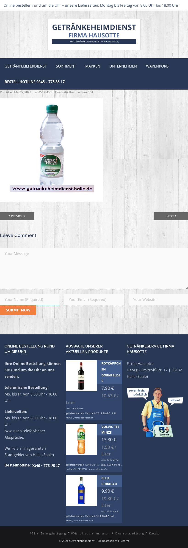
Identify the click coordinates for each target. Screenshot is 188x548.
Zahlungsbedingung (53, 533)
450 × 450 (45, 92)
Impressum (103, 533)
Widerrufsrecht (80, 533)
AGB (32, 533)
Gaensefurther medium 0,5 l (74, 92)
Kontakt (154, 533)
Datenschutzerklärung (129, 533)
